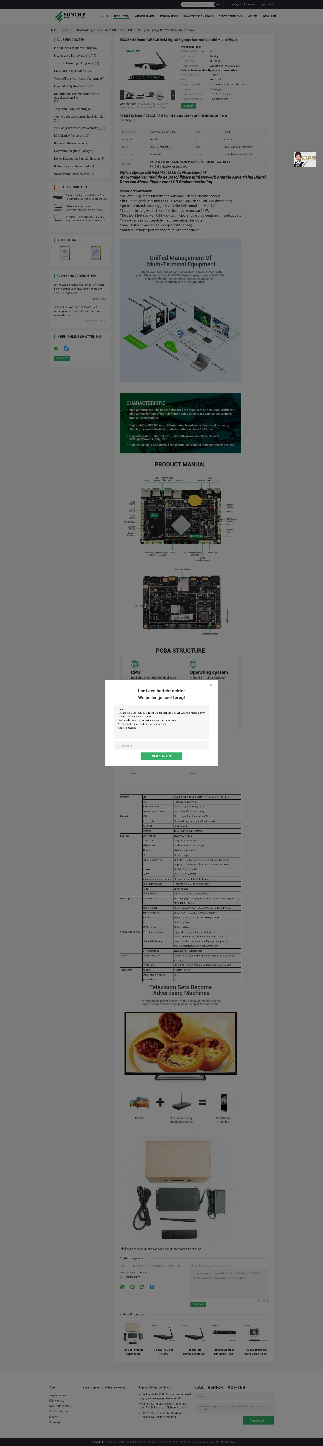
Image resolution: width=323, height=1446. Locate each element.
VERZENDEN (161, 756)
